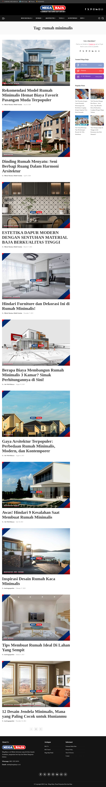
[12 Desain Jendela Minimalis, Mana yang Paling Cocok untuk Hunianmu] (36, 684)
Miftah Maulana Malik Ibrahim (13, 104)
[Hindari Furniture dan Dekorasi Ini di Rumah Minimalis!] (36, 276)
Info (15, 572)
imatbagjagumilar (9, 588)
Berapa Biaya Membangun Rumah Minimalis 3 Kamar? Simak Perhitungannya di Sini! (33, 375)
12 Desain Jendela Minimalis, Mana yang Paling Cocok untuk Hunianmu (34, 714)
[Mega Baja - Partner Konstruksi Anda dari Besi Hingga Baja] (53, 9)
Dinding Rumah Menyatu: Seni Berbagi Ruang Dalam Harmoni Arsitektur (30, 166)
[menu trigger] (4, 18)
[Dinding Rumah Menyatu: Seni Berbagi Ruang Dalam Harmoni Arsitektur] (36, 134)
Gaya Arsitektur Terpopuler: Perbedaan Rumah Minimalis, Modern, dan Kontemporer (28, 446)
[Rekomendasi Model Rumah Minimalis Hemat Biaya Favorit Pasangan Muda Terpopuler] (36, 62)
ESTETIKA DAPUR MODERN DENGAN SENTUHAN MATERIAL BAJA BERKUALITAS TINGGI (35, 237)
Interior (16, 297)
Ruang (32, 704)
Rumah (16, 83)
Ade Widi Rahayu (9, 384)
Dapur (16, 225)
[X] (88, 9)
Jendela (25, 704)
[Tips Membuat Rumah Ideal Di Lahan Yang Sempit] (36, 617)
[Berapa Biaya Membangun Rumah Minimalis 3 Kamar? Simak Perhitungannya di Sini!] (36, 342)
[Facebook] (85, 9)
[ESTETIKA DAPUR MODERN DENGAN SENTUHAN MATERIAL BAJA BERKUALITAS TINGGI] (36, 205)
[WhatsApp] (102, 9)
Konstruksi (8, 363)
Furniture (8, 297)
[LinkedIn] (97, 9)
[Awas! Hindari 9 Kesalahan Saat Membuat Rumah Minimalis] (36, 485)
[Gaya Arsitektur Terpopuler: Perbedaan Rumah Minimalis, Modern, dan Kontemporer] (36, 413)
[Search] (102, 18)
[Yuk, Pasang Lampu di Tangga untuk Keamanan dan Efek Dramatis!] (97, 120)
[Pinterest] (91, 9)
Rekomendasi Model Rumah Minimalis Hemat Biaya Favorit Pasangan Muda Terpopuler (30, 95)
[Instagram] (94, 9)
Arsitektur (8, 83)
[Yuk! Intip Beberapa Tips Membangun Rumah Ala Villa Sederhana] (82, 120)
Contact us (92, 44)
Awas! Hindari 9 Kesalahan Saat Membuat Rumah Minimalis (30, 514)
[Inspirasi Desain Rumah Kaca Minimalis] (36, 551)
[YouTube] (99, 9)
